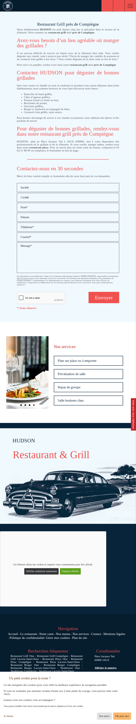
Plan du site (79, 638)
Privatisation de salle (71, 374)
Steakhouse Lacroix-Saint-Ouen (56, 671)
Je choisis (8, 716)
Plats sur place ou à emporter (77, 361)
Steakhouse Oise (70, 668)
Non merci (104, 716)
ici (24, 285)
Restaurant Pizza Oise (54, 659)
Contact (96, 634)
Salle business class (71, 400)
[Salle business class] (27, 372)
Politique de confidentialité (27, 638)
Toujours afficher (70, 571)
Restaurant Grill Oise (22, 656)
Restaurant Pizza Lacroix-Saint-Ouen (58, 662)
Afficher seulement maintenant (41, 571)
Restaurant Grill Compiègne (52, 656)
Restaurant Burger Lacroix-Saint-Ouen (33, 668)
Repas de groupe (69, 387)
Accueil (13, 634)
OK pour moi (122, 716)
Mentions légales (114, 634)
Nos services (81, 634)
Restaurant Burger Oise (25, 665)
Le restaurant (28, 634)
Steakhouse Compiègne (24, 671)
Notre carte (46, 634)
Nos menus (63, 634)
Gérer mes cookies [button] (58, 638)
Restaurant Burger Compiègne (62, 665)
